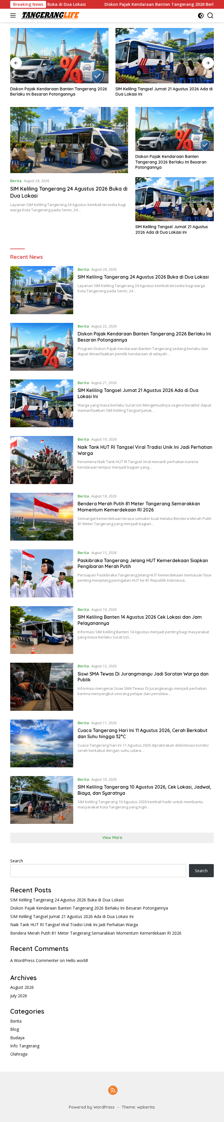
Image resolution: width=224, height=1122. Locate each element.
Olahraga (18, 1054)
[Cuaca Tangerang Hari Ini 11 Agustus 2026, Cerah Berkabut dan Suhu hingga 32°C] (41, 743)
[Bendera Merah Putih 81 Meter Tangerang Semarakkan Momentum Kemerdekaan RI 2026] (41, 517)
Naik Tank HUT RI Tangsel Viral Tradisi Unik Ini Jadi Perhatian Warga (74, 924)
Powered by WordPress (92, 1107)
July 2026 (18, 995)
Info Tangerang (24, 1046)
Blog (14, 1029)
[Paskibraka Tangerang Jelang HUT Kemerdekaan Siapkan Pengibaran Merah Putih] (41, 573)
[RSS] (113, 1091)
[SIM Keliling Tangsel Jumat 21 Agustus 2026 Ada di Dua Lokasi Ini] (165, 55)
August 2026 (22, 987)
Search (16, 861)
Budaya (17, 1037)
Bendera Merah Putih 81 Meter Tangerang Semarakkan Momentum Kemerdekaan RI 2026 (139, 507)
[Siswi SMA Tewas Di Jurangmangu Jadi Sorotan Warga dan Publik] (41, 687)
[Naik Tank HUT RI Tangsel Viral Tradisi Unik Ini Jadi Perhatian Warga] (41, 460)
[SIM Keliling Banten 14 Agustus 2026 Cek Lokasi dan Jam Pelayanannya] (41, 630)
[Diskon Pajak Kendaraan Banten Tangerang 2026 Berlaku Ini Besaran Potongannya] (59, 55)
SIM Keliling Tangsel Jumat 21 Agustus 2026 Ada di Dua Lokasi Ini (164, 91)
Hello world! (77, 960)
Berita (16, 180)
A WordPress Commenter (34, 960)
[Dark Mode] (200, 15)
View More (112, 837)
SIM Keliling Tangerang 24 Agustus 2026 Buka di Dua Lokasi (143, 277)
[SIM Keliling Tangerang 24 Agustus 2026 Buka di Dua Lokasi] (69, 140)
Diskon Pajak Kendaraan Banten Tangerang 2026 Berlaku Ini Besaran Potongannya (58, 91)
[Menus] (14, 15)
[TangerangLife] (49, 15)
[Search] (210, 15)
